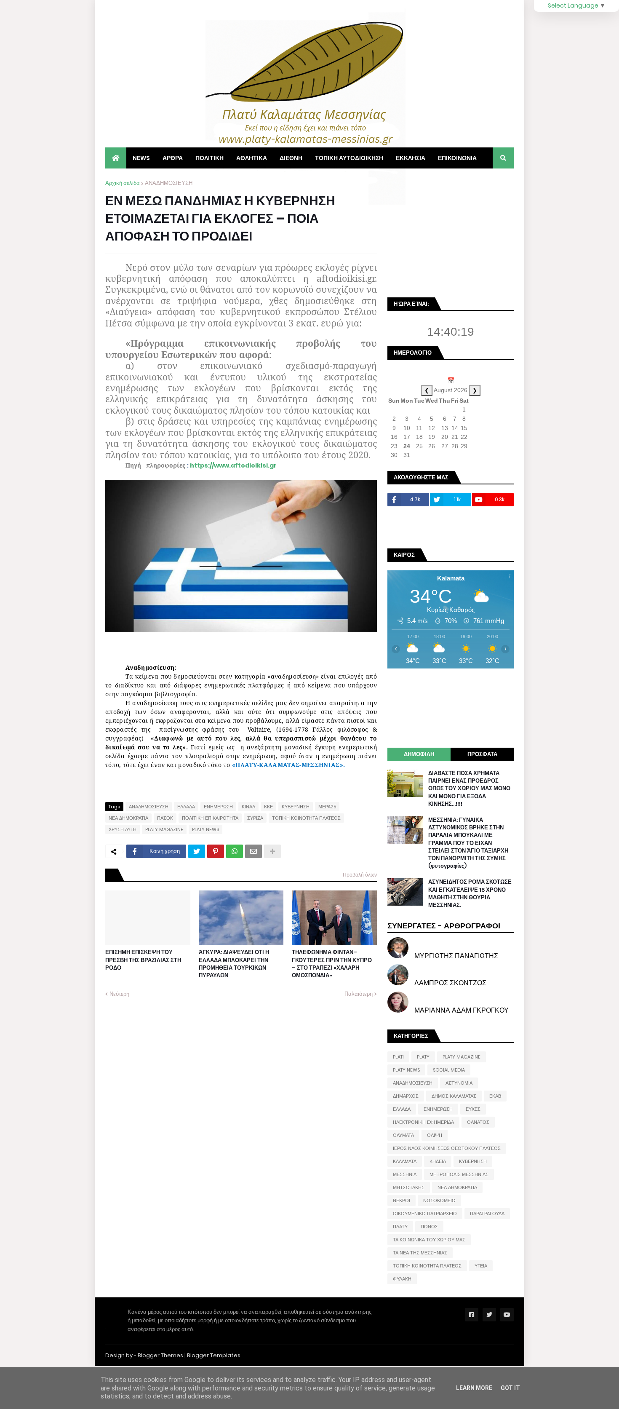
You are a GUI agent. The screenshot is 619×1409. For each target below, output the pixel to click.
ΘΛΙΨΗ (434, 1135)
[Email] (253, 851)
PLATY (423, 1056)
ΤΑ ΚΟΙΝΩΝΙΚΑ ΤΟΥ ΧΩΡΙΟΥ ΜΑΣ (429, 1239)
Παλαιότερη (358, 994)
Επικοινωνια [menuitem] (457, 158)
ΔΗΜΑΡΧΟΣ (406, 1096)
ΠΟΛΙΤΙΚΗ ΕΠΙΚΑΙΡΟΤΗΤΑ (210, 818)
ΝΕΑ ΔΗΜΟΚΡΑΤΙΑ (128, 818)
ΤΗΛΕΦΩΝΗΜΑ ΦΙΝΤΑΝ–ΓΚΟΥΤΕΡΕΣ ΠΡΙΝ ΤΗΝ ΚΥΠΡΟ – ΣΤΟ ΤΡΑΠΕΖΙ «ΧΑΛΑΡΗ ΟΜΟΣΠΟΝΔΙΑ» (332, 964)
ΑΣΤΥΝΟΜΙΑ (459, 1083)
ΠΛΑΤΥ (400, 1226)
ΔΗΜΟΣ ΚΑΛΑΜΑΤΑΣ (454, 1096)
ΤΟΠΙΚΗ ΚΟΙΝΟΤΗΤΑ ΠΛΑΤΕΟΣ (306, 818)
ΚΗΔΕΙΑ (438, 1161)
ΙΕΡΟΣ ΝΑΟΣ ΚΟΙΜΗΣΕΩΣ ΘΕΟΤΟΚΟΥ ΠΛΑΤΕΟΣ (447, 1148)
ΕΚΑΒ (495, 1096)
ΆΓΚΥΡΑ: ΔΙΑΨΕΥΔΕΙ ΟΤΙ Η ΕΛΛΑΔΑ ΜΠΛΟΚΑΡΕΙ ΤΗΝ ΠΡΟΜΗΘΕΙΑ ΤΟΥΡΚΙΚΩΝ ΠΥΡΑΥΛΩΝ (234, 964)
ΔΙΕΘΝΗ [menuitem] (291, 158)
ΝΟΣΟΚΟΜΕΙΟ (439, 1200)
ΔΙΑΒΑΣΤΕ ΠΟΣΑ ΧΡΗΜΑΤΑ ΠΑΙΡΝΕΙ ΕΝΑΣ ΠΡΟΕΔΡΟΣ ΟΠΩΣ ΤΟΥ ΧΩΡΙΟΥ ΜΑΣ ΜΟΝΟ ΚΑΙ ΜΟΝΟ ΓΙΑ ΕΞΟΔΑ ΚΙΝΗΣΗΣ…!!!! (469, 789)
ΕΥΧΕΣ (473, 1109)
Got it (510, 1388)
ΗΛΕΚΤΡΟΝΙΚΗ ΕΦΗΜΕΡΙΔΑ (423, 1122)
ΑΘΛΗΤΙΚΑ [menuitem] (251, 158)
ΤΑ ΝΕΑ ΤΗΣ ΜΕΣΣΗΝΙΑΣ (420, 1252)
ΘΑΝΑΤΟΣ (478, 1122)
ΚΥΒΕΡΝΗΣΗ (296, 806)
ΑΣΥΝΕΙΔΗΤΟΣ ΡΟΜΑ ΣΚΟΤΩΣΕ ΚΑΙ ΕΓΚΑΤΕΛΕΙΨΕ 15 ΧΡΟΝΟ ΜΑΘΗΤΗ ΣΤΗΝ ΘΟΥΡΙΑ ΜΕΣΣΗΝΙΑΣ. (470, 893)
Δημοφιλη (419, 754)
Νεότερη (119, 994)
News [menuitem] (141, 158)
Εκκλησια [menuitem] (410, 158)
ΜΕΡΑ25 (327, 806)
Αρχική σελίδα (122, 183)
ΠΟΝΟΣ (429, 1226)
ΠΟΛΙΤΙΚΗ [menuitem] (209, 158)
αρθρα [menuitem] (173, 158)
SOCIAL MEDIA (449, 1070)
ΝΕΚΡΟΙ (401, 1200)
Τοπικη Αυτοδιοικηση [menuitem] (349, 158)
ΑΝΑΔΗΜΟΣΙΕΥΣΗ (168, 183)
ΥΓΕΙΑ (481, 1265)
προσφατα (482, 754)
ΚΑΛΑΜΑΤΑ (404, 1161)
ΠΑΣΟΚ (165, 818)
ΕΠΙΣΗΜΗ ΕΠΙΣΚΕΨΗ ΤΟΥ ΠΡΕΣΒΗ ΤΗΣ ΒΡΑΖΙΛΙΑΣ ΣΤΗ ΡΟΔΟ (143, 960)
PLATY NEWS (205, 829)
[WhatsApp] (234, 851)
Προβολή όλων (360, 874)
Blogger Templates (213, 1355)
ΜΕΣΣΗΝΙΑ (404, 1174)
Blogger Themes (160, 1355)
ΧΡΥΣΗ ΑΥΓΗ (122, 829)
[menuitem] (115, 157)
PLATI (398, 1056)
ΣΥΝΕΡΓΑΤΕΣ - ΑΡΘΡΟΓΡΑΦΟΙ (443, 925)
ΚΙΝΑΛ (248, 806)
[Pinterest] (215, 851)
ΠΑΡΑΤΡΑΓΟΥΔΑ (487, 1213)
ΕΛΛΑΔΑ (186, 806)
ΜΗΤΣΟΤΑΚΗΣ (408, 1187)
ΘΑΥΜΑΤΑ (403, 1135)
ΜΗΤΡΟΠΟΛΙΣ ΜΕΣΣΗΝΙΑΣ (459, 1174)
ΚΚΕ (268, 806)
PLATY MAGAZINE (164, 829)
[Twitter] (196, 851)
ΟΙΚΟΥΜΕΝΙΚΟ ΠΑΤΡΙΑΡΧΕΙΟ (425, 1213)
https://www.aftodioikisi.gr (233, 465)
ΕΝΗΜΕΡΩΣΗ (218, 806)
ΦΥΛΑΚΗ (402, 1278)
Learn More (474, 1388)
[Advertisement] (450, 231)
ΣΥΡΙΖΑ (255, 818)
